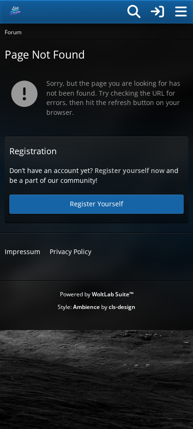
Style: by (96, 307)
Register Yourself (96, 203)
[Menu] (180, 11)
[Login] (157, 11)
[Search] (134, 11)
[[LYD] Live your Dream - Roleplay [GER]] (15, 11)
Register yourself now (129, 170)
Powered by (97, 294)
